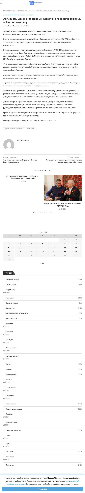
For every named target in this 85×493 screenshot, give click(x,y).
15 (65, 247)
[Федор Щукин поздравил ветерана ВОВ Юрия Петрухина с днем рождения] (63, 188)
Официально (44, 404)
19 (31, 251)
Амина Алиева (13, 26)
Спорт (8, 435)
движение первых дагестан (14, 128)
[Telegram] (78, 3)
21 (54, 251)
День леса (30, 128)
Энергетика (44, 465)
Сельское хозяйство (44, 430)
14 (54, 247)
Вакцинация (44, 308)
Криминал (9, 331)
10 (9, 247)
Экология (44, 452)
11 (20, 247)
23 (76, 251)
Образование (11, 387)
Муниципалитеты (12, 356)
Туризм (8, 443)
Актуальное (10, 290)
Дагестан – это (44, 318)
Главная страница (9, 11)
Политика (9, 414)
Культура (9, 340)
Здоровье (9, 323)
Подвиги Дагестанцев (44, 409)
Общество (10, 396)
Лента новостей (11, 348)
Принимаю (42, 489)
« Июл (42, 263)
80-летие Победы (44, 279)
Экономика (10, 457)
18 (20, 251)
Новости (9, 379)
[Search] (84, 3)
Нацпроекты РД (44, 374)
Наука (44, 364)
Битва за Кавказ (44, 303)
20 (42, 251)
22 (65, 251)
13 (42, 247)
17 (9, 251)
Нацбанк (44, 369)
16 (76, 247)
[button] (6, 194)
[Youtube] (73, 3)
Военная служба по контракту (44, 313)
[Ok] (80, 3)
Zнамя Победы (44, 285)
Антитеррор (44, 298)
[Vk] (75, 3)
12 (31, 247)
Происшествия (11, 422)
